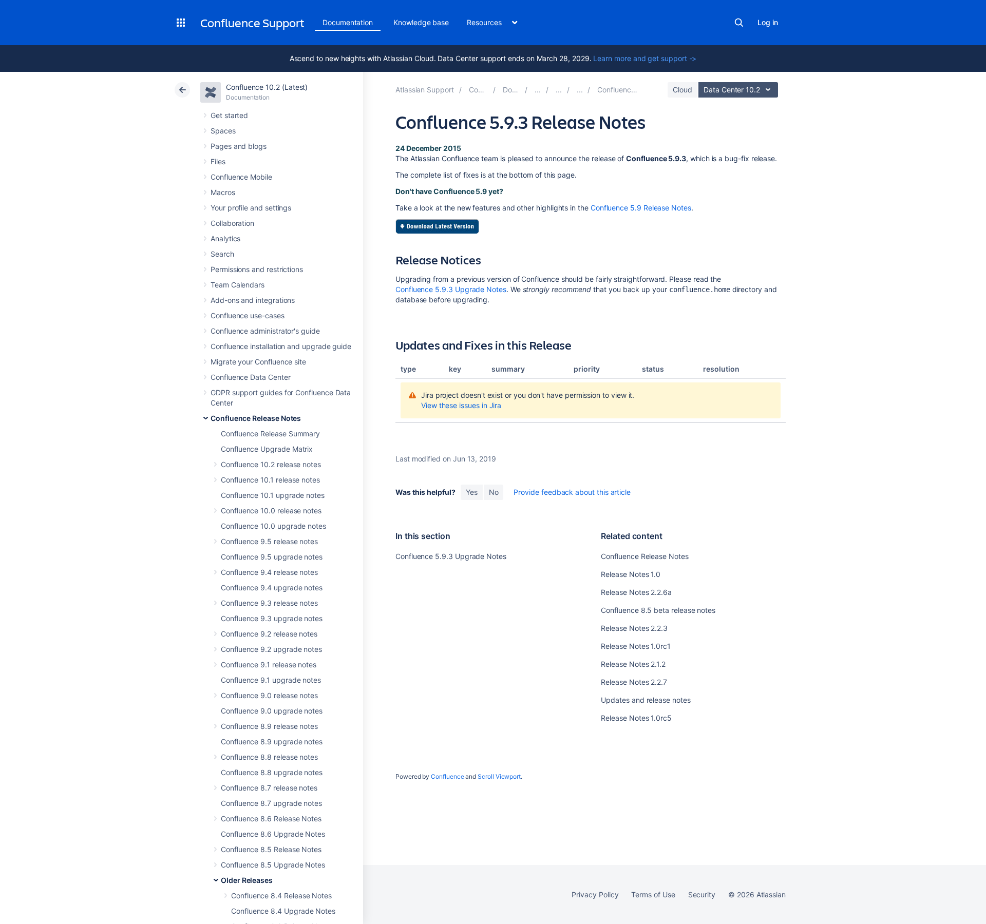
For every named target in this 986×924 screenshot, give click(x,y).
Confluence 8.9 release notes (269, 726)
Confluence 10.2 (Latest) (267, 87)
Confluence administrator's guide (265, 330)
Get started (229, 115)
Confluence (447, 776)
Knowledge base (421, 22)
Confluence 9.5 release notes (269, 541)
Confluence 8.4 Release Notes (281, 895)
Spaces (223, 130)
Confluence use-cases (248, 315)
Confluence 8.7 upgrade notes (271, 803)
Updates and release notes (645, 700)
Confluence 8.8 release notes (269, 757)
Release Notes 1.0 (630, 574)
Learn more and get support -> (644, 58)
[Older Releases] (559, 89)
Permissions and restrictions (257, 269)
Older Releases (247, 880)
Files (218, 161)
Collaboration (232, 223)
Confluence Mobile (241, 176)
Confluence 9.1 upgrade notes (271, 680)
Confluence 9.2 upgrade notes (271, 649)
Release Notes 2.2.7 (634, 682)
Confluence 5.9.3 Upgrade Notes (450, 289)
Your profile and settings (251, 207)
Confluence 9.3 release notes (269, 603)
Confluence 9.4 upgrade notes (272, 587)
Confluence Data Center (250, 377)
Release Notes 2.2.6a (636, 592)
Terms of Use (653, 894)
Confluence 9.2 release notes (269, 633)
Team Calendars (237, 284)
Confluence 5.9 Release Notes (641, 207)
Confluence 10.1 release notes (270, 479)
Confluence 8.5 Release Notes (271, 849)
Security (701, 894)
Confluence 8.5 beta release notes (658, 610)
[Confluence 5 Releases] (580, 89)
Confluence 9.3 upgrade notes (272, 618)
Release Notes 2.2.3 (634, 628)
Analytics (225, 238)
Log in (767, 22)
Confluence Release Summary (270, 433)
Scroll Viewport (499, 776)
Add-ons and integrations (253, 300)
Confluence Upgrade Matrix (267, 449)
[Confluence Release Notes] (538, 89)
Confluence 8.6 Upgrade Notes (273, 834)
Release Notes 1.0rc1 (636, 646)
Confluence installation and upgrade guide (281, 346)
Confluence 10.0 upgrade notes (273, 526)
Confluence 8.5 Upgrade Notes (273, 864)
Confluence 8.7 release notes (269, 787)
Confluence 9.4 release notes (269, 572)
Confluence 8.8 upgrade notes (272, 772)
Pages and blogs (239, 146)
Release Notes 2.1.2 (633, 664)
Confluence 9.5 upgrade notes (272, 556)
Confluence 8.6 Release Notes (271, 818)
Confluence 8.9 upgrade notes (272, 741)
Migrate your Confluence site (258, 361)
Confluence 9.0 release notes (269, 695)
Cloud (682, 89)
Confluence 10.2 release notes (271, 464)
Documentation (348, 22)
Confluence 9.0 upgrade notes (272, 710)
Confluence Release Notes (256, 418)
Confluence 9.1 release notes (268, 664)
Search (739, 22)
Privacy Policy (595, 894)
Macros (223, 192)
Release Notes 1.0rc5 (636, 718)
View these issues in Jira (461, 405)
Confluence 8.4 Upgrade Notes (283, 911)
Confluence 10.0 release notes (271, 510)
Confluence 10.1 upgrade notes (273, 495)
